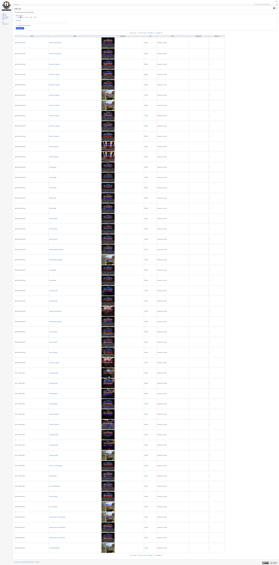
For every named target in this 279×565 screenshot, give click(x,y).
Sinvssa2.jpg (52, 496)
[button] (133, 33)
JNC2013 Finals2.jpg (54, 42)
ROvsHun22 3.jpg (53, 64)
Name (74, 36)
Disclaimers (37, 562)
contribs (164, 42)
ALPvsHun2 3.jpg (53, 95)
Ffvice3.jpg (51, 167)
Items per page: (19, 15)
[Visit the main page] (6, 6)
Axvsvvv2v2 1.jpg (53, 362)
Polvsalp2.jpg (52, 393)
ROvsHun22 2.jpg (53, 74)
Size (150, 36)
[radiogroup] (146, 17)
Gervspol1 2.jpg (52, 414)
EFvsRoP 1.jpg (52, 156)
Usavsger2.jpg (52, 445)
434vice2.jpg (52, 228)
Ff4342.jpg (51, 198)
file (60, 42)
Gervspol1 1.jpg (52, 424)
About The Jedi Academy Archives (27, 562)
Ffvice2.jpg (51, 177)
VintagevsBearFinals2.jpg (55, 249)
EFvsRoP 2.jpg (52, 146)
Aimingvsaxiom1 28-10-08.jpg (56, 537)
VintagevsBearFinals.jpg (54, 259)
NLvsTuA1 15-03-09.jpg (54, 465)
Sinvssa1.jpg (52, 506)
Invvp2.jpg (51, 270)
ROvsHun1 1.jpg (53, 136)
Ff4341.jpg (51, 208)
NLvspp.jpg (51, 475)
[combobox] (41, 22)
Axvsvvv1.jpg (52, 352)
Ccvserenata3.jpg (53, 548)
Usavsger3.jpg (52, 434)
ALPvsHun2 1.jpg (53, 115)
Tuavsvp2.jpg (52, 290)
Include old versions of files (24, 25)
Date (32, 36)
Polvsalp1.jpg (52, 403)
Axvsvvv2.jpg (52, 342)
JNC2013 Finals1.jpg (54, 53)
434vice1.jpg (52, 239)
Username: (18, 20)
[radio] (17, 17)
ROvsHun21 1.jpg (53, 126)
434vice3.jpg (52, 218)
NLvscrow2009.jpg (53, 486)
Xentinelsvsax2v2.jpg (54, 311)
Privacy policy (17, 562)
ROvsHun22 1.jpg (53, 84)
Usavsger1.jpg (52, 455)
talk (161, 42)
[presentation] (16, 17)
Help (276, 8)
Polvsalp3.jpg (52, 383)
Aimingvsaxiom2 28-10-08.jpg (56, 527)
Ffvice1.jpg (51, 187)
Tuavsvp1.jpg (52, 301)
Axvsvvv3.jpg (52, 331)
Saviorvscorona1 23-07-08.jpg (56, 517)
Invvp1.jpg (51, 280)
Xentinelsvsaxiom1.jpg (54, 321)
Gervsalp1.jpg (52, 373)
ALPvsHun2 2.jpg (53, 105)
